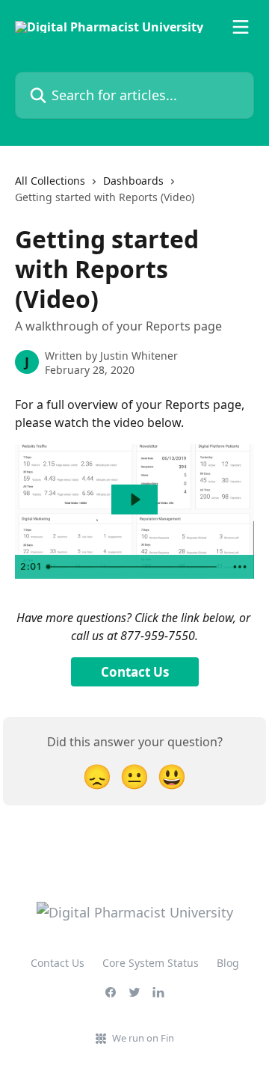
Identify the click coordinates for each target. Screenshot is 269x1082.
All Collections (50, 180)
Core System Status (150, 963)
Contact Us (135, 671)
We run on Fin (143, 1038)
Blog (228, 963)
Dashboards (133, 180)
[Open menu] (240, 27)
